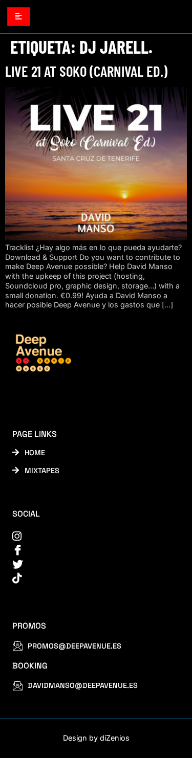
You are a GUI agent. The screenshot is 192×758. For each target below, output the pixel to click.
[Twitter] (89, 564)
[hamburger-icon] (18, 16)
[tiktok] (89, 578)
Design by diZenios (96, 737)
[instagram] (89, 536)
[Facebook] (89, 550)
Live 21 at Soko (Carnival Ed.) (86, 71)
